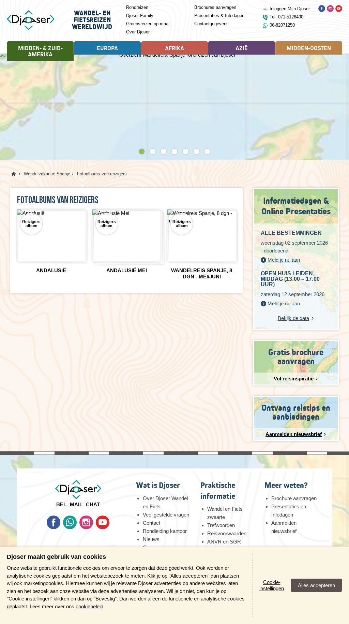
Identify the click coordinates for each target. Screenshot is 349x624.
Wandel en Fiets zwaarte (225, 513)
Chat (93, 504)
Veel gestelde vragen (166, 515)
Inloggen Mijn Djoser (290, 8)
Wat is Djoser (158, 485)
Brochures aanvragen (215, 7)
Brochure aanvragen (294, 498)
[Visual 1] (141, 151)
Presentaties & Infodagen (219, 15)
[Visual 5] (185, 151)
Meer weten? (285, 485)
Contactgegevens (211, 23)
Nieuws (151, 539)
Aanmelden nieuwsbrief (284, 527)
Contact (151, 523)
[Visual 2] (152, 151)
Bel (61, 504)
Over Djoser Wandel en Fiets (165, 502)
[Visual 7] (207, 151)
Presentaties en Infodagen (288, 511)
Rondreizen (137, 7)
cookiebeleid (89, 606)
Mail (76, 504)
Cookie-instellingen (271, 585)
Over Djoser (138, 31)
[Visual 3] (163, 151)
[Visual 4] (174, 151)
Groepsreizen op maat (148, 23)
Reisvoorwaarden (226, 533)
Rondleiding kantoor (165, 531)
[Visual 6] (196, 151)
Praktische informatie (217, 490)
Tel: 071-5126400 (286, 16)
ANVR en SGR (224, 542)
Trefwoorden (221, 525)
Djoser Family (139, 15)
